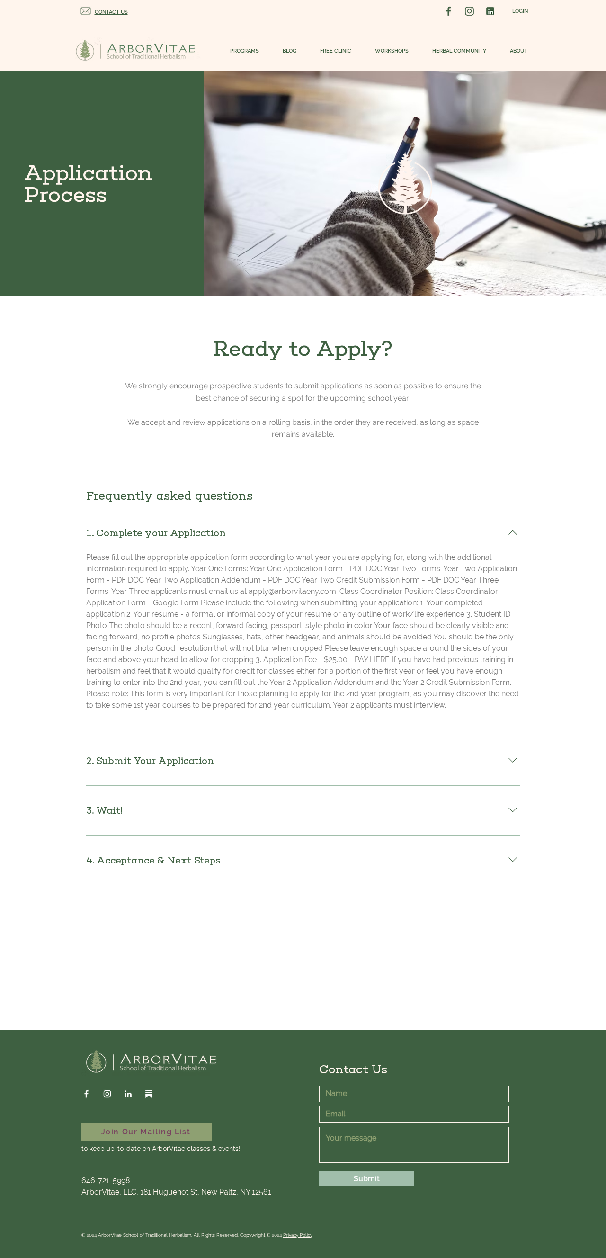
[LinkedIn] (128, 1094)
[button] (239, 51)
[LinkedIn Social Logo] (490, 11)
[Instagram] (107, 1094)
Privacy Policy (297, 1235)
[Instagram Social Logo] (469, 11)
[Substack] (149, 1094)
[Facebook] (86, 1094)
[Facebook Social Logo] (449, 11)
